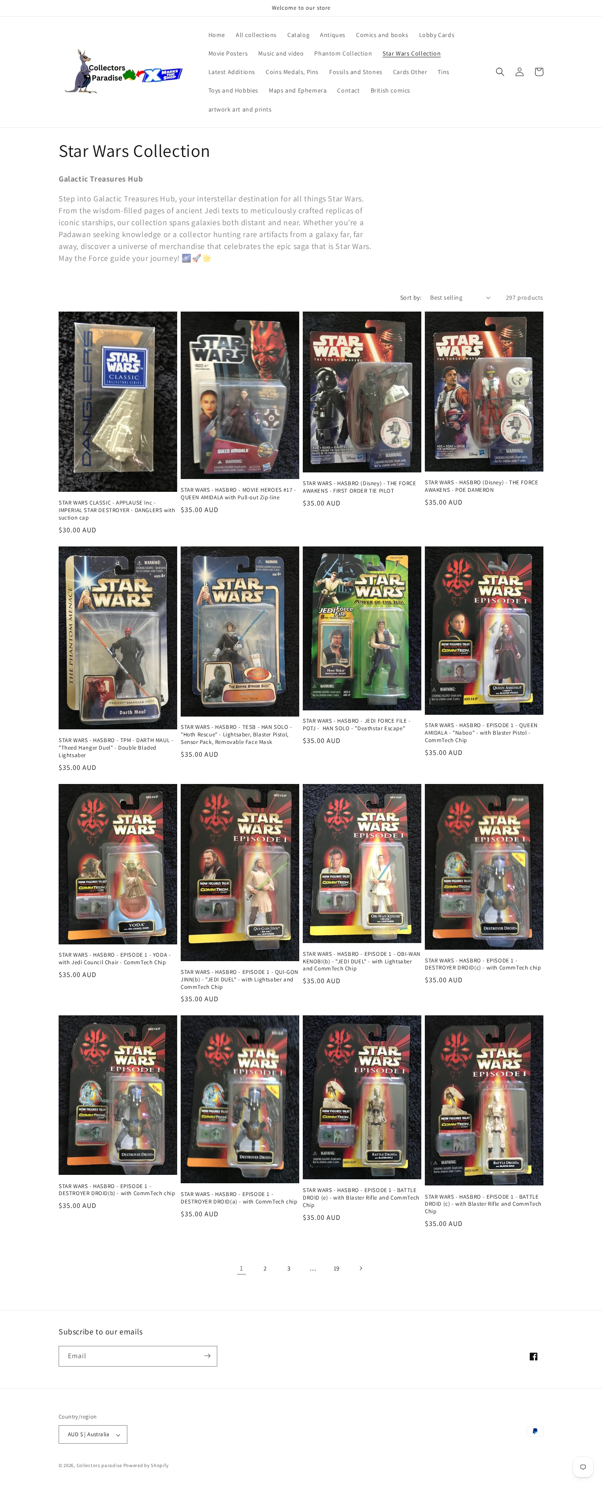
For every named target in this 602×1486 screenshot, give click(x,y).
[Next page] (360, 1268)
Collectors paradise (99, 1466)
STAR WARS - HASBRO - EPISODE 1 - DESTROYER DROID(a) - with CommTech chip (239, 1198)
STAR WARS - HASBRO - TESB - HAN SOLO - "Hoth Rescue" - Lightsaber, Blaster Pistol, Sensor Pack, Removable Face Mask (236, 735)
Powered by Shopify (146, 1466)
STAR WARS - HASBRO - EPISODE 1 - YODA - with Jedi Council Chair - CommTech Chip (115, 958)
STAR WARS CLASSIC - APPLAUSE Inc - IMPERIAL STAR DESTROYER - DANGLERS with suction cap (117, 510)
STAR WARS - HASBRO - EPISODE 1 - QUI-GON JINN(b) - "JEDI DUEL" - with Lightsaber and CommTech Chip (239, 980)
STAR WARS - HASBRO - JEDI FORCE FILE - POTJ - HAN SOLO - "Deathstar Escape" (357, 724)
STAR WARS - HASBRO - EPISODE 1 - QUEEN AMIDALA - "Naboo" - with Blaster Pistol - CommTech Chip (481, 733)
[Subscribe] (207, 1355)
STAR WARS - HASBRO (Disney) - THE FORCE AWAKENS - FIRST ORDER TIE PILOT (359, 487)
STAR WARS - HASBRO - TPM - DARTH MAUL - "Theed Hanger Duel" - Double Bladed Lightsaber (116, 748)
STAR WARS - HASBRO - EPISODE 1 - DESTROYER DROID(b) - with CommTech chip (117, 1190)
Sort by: (410, 297)
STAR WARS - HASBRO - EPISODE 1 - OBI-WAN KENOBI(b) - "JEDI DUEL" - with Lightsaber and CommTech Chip (361, 962)
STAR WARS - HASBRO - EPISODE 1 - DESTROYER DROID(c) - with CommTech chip (483, 964)
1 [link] (241, 1268)
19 (337, 1268)
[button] (500, 72)
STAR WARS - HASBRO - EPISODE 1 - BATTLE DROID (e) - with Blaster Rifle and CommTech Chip (361, 1198)
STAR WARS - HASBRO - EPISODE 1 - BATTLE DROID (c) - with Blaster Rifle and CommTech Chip (483, 1204)
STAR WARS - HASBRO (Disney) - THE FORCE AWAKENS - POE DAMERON (481, 486)
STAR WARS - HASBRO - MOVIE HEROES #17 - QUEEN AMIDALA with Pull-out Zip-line (238, 494)
